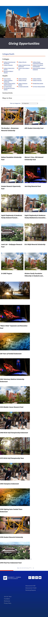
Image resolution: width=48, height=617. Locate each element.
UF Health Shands (8, 86)
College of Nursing (22, 80)
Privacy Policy (7, 603)
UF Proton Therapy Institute (39, 86)
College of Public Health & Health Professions (9, 84)
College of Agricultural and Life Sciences (9, 63)
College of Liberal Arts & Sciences (9, 69)
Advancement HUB (30, 585)
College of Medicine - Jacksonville (8, 81)
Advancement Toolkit (30, 588)
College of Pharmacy (37, 80)
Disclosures (7, 601)
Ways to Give (7, 98)
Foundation (7, 599)
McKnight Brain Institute (38, 83)
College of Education (8, 65)
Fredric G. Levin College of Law (23, 69)
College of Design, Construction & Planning (38, 63)
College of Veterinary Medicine (22, 84)
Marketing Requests (30, 590)
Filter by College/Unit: (15, 103)
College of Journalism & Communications (38, 66)
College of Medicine (37, 78)
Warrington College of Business (8, 72)
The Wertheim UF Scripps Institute (9, 89)
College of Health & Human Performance (24, 66)
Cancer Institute (7, 78)
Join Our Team (8, 596)
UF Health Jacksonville (23, 86)
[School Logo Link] (13, 578)
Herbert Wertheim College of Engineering (39, 69)
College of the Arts (22, 62)
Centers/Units (7, 93)
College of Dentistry (22, 78)
